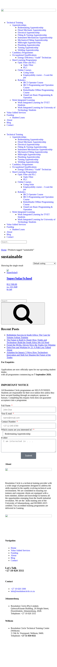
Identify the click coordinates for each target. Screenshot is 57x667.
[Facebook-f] (4, 4)
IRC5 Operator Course (33, 82)
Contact (10, 125)
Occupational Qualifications (24, 55)
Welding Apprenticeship (28, 50)
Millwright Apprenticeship (29, 42)
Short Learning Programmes (24, 60)
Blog (9, 122)
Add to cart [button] (12, 288)
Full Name (6, 405)
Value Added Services (16, 112)
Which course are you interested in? (17, 429)
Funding (10, 115)
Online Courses (24, 70)
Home (4, 250)
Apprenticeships (19, 25)
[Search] (23, 313)
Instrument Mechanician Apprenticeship (35, 37)
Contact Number (8, 421)
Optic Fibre (28, 65)
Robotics (21, 80)
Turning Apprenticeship (28, 47)
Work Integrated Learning (23, 100)
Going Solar (28, 72)
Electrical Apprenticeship (29, 32)
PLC (25, 67)
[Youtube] (19, 4)
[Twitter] (12, 4)
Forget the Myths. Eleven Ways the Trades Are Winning (31, 345)
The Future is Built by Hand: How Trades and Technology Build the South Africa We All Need (28, 341)
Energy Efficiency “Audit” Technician (34, 57)
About (9, 120)
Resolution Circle (27, 648)
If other (4, 438)
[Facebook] (5, 660)
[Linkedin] (27, 4)
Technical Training (15, 22)
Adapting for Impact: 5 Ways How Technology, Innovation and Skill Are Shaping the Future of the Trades (29, 355)
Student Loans (18, 117)
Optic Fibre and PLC (27, 62)
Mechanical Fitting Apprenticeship (33, 40)
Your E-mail (6, 413)
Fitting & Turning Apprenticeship (32, 35)
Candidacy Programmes (22, 52)
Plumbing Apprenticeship (29, 45)
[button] (28, 130)
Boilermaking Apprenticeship (30, 27)
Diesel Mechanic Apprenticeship (32, 30)
